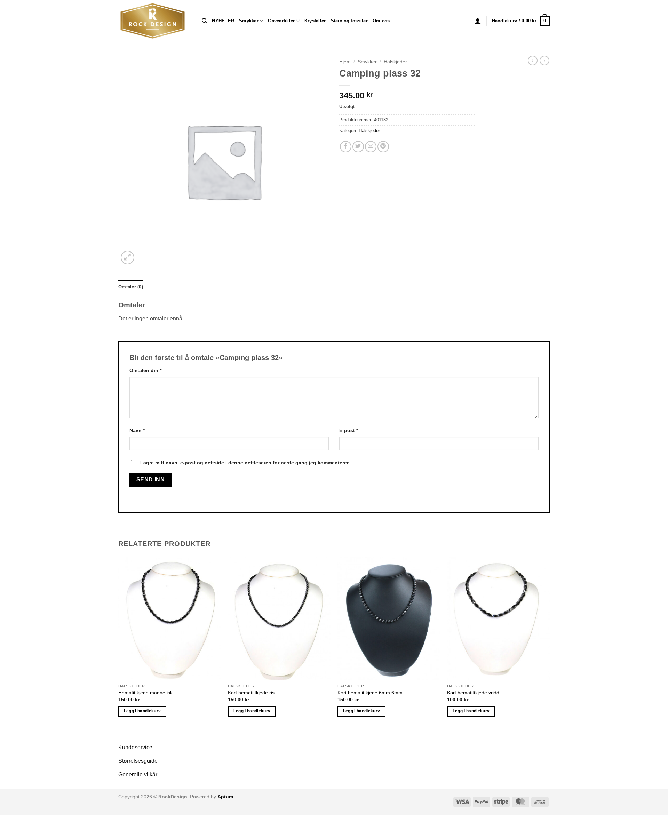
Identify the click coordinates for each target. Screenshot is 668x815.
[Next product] (533, 60)
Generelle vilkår (137, 774)
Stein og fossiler (349, 20)
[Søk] (204, 20)
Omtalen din (145, 370)
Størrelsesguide (138, 761)
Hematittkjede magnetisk (145, 692)
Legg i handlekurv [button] (142, 711)
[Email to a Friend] (370, 146)
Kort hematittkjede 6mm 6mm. (370, 692)
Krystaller (315, 20)
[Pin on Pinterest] (383, 146)
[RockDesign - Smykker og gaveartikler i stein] (154, 21)
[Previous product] (544, 60)
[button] (477, 21)
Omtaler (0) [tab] (130, 286)
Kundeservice (135, 747)
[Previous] (118, 642)
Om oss (381, 20)
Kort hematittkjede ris (251, 692)
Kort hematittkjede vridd (473, 692)
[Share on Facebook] (345, 146)
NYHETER (223, 20)
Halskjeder (395, 61)
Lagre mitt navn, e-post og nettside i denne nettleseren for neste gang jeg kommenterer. (245, 462)
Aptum (225, 796)
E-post (348, 430)
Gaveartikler (281, 20)
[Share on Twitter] (358, 146)
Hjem (345, 61)
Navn (137, 430)
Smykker (249, 20)
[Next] (549, 642)
